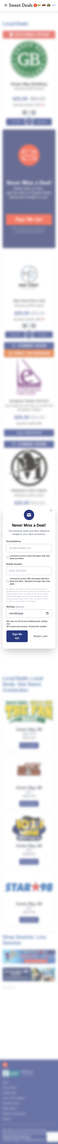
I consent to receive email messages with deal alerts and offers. (30, 557)
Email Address (13, 541)
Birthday (15, 606)
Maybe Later (41, 636)
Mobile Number (14, 564)
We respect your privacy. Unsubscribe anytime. (26, 626)
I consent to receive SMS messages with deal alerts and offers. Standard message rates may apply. (30, 581)
